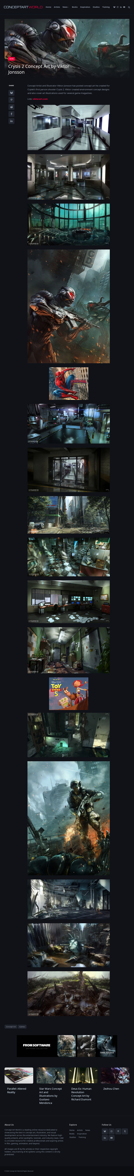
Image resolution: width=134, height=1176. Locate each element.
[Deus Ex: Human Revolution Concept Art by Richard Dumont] (83, 1075)
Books (75, 7)
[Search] (129, 7)
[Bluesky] (11, 93)
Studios (96, 7)
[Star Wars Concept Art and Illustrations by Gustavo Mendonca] (51, 1075)
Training (106, 7)
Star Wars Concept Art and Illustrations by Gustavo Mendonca (50, 1096)
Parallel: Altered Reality (16, 1090)
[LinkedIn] (11, 121)
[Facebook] (11, 114)
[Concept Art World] (23, 7)
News (65, 7)
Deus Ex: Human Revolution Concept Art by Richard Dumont (81, 1094)
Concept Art (11, 1026)
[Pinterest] (11, 100)
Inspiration (85, 7)
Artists (57, 7)
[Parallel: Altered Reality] (19, 1075)
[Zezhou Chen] (115, 1075)
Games (22, 1026)
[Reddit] (11, 107)
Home (48, 7)
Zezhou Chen (111, 1088)
